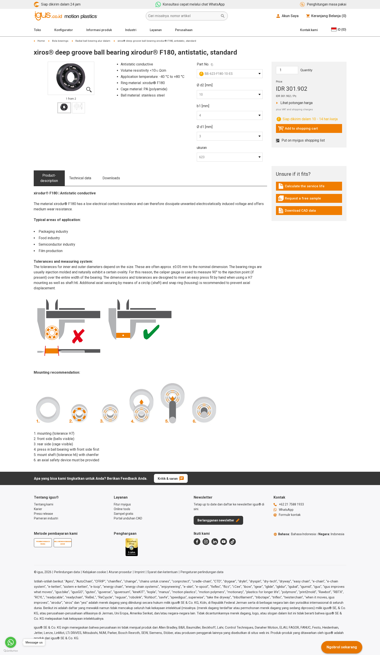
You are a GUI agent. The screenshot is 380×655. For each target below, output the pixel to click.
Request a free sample (299, 199)
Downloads (111, 178)
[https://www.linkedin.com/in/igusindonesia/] (214, 541)
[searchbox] (183, 16)
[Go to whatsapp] (10, 642)
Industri (130, 30)
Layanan (156, 30)
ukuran (202, 148)
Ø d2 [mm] (205, 85)
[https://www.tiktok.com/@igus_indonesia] (232, 541)
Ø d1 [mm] (205, 127)
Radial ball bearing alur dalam (92, 40)
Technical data (80, 178)
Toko (37, 30)
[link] (309, 187)
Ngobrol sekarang (342, 647)
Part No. (203, 64)
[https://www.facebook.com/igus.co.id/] (197, 541)
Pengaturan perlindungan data (202, 572)
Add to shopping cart (298, 129)
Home (41, 40)
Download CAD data (297, 212)
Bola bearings (60, 40)
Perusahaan (184, 30)
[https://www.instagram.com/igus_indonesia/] (206, 541)
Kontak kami (309, 30)
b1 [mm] (203, 106)
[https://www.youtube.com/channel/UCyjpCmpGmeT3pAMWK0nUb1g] (223, 541)
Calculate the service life (301, 187)
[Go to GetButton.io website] (11, 650)
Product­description (49, 178)
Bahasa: (297, 534)
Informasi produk (99, 30)
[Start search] (222, 16)
